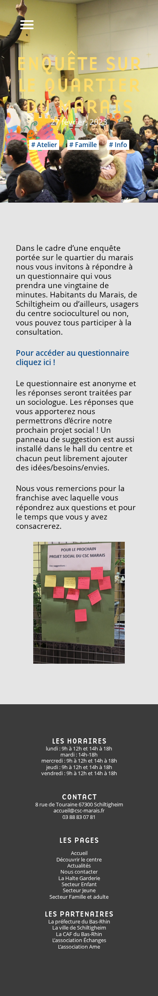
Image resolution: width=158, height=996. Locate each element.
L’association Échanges (79, 940)
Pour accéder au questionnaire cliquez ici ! (72, 357)
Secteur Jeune (79, 890)
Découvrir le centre (79, 859)
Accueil (79, 853)
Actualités (79, 865)
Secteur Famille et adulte (79, 896)
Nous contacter (79, 871)
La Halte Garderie (79, 878)
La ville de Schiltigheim (79, 927)
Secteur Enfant (79, 884)
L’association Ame (79, 946)
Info (121, 144)
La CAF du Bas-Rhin (79, 934)
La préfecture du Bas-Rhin (79, 921)
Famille (86, 144)
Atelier (47, 144)
